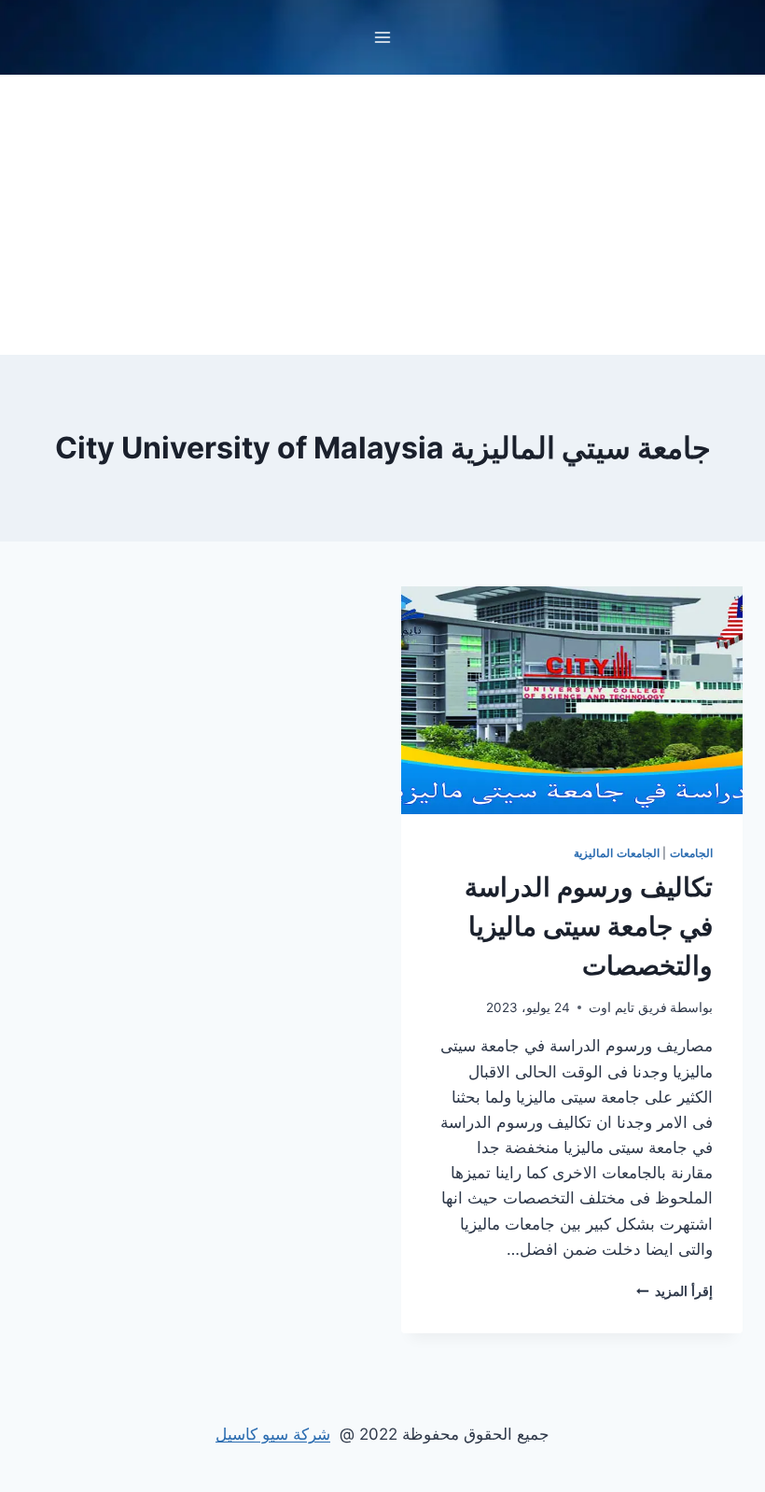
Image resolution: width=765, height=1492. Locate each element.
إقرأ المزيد (674, 1291)
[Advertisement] (382, 214)
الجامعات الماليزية (617, 853)
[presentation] (572, 700)
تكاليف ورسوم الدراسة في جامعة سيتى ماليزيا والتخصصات (589, 926)
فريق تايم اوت (628, 1007)
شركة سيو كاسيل (273, 1434)
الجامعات (691, 853)
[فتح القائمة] (383, 36)
